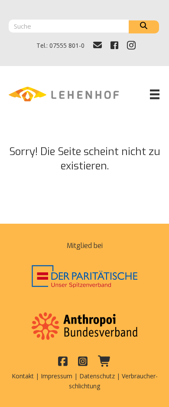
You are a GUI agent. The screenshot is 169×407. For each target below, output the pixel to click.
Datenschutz (97, 376)
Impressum (56, 376)
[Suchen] (144, 26)
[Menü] (155, 94)
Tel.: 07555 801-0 (60, 45)
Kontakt (23, 376)
